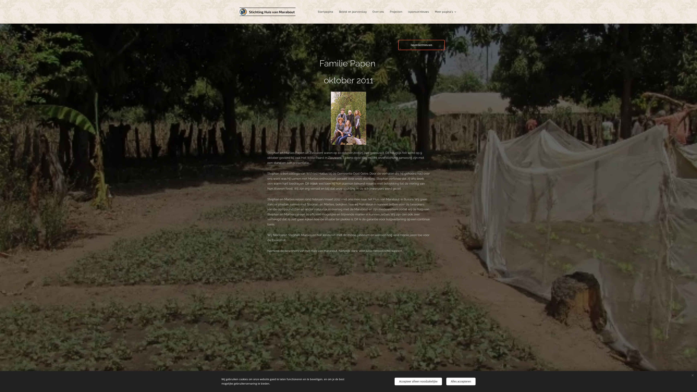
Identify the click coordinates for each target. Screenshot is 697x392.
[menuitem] (326, 11)
